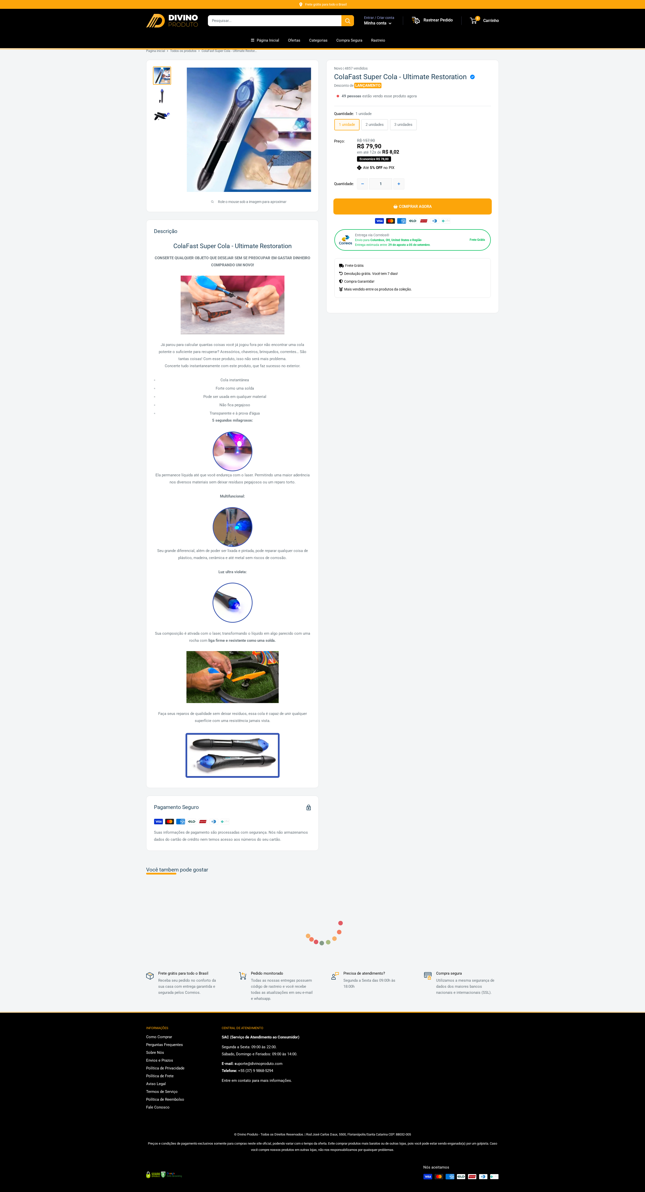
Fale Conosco (158, 1107)
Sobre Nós (155, 1052)
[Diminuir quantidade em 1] (362, 183)
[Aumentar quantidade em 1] (398, 183)
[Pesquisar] (347, 20)
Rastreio (378, 40)
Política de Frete (160, 1076)
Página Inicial (268, 40)
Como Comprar (159, 1037)
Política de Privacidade (165, 1068)
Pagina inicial (155, 51)
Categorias (318, 40)
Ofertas (294, 40)
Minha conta (376, 23)
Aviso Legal (156, 1084)
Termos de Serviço (162, 1091)
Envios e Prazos (159, 1060)
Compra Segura (349, 40)
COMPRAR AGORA (415, 206)
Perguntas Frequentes (164, 1044)
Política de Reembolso (165, 1099)
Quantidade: (344, 184)
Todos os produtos (183, 51)
